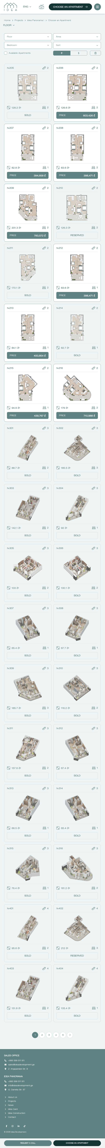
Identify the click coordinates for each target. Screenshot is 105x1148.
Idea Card (13, 1109)
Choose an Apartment (68, 7)
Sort (58, 45)
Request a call (27, 1143)
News (11, 1105)
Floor (7, 25)
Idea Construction (16, 1113)
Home (7, 20)
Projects (19, 20)
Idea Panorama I (35, 20)
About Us (12, 1097)
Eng (25, 7)
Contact (12, 1117)
